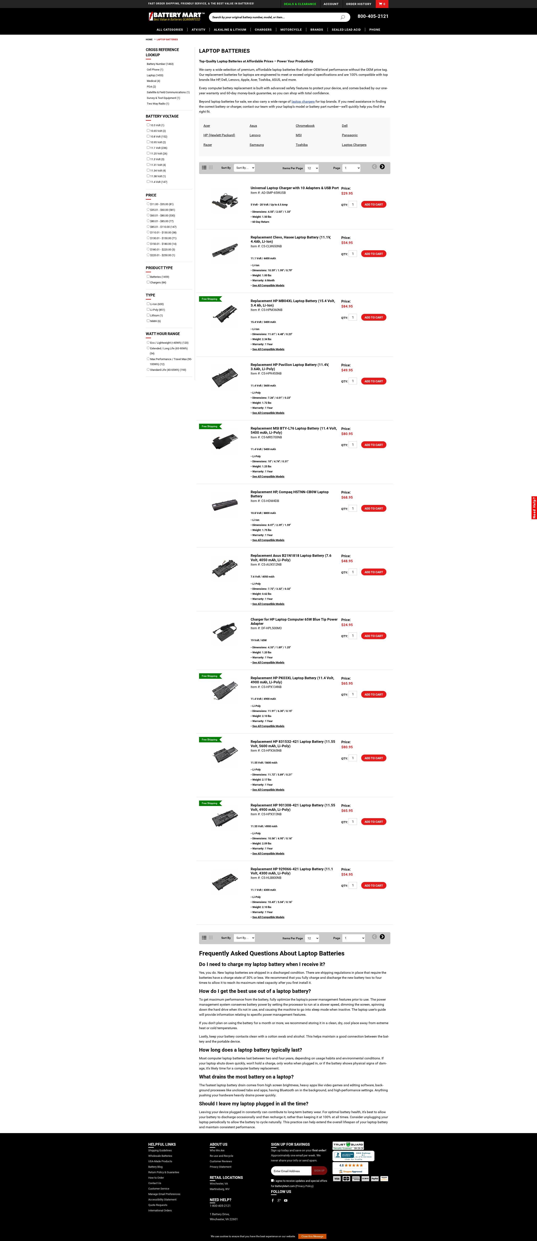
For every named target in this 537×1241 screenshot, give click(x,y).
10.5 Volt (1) (157, 125)
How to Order (156, 1177)
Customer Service (158, 1188)
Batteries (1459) (159, 276)
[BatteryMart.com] (176, 16)
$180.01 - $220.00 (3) (162, 249)
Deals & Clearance (300, 4)
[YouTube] (285, 1200)
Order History (358, 4)
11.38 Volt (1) (158, 176)
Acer (206, 126)
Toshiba (301, 145)
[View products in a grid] (211, 168)
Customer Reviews (221, 1161)
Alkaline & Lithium (230, 29)
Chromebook (305, 126)
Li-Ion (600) (157, 304)
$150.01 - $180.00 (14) (163, 243)
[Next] (382, 167)
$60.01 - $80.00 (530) (162, 215)
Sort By (226, 167)
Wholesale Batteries (160, 1155)
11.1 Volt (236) (158, 147)
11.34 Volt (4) (158, 170)
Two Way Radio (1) (159, 103)
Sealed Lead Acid (346, 29)
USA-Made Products (160, 1161)
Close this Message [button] (312, 1236)
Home (149, 39)
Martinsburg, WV (219, 1189)
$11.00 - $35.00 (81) (162, 204)
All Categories (170, 29)
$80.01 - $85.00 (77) (162, 221)
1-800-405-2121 (220, 1205)
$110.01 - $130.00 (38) (163, 232)
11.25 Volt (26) (158, 153)
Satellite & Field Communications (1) (170, 92)
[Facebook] (272, 1200)
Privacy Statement (220, 1166)
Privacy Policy (304, 1186)
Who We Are (217, 1150)
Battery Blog (155, 1166)
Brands (316, 29)
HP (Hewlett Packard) (218, 135)
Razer (207, 145)
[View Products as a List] (204, 168)
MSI (298, 135)
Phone (374, 29)
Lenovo (255, 135)
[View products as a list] (204, 938)
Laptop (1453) (156, 75)
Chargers (263, 29)
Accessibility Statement (162, 1199)
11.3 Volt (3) (157, 159)
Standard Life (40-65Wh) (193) (168, 369)
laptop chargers (303, 102)
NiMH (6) (155, 321)
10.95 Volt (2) (158, 142)
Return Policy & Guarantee (163, 1172)
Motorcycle (291, 29)
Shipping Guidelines (160, 1150)
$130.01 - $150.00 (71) (163, 238)
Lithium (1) (156, 315)
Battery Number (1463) (162, 64)
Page (336, 168)
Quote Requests (157, 1205)
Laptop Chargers (353, 145)
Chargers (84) (158, 282)
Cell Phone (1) (156, 69)
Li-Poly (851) (157, 309)
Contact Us (154, 1183)
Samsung (256, 145)
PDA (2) (153, 86)
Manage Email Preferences (164, 1194)
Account (331, 4)
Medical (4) (155, 81)
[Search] (340, 17)
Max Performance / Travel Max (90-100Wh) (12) (171, 362)
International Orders (160, 1210)
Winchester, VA (219, 1183)
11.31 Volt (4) (158, 164)
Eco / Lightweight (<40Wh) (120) (169, 342)
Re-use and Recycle (221, 1155)
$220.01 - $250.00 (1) (162, 255)
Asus (253, 126)
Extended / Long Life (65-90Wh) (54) (169, 351)
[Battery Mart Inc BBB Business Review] (353, 1156)
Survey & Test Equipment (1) (165, 98)
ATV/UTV (198, 29)
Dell (344, 126)
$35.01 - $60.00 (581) (162, 209)
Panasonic (349, 135)
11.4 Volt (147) (158, 181)
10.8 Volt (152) (158, 136)
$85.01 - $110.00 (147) (163, 226)
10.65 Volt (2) (158, 130)
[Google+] (279, 1200)
